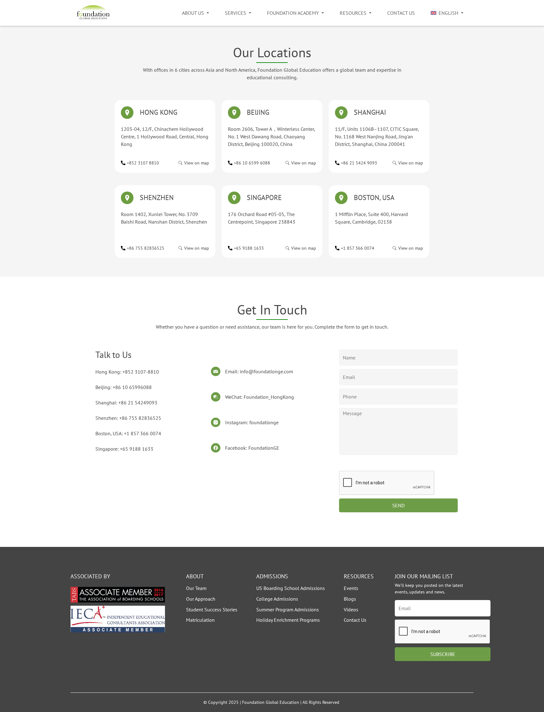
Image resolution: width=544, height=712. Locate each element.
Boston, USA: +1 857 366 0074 (128, 433)
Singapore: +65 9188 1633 (124, 449)
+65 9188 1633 (249, 248)
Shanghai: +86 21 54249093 (126, 402)
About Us (193, 13)
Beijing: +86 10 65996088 (123, 387)
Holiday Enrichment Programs (288, 620)
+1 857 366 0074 (357, 248)
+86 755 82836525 (145, 248)
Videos (351, 609)
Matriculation (200, 620)
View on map (196, 163)
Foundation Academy (293, 13)
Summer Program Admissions (287, 609)
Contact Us (401, 13)
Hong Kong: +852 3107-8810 (127, 372)
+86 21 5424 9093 (359, 163)
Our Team (196, 588)
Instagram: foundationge (252, 422)
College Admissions (277, 599)
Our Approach (200, 599)
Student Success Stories (211, 609)
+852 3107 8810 (143, 163)
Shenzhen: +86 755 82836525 (128, 418)
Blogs (350, 599)
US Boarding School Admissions (290, 588)
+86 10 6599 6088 (252, 163)
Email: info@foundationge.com (259, 371)
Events (351, 588)
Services (235, 13)
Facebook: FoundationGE (252, 448)
